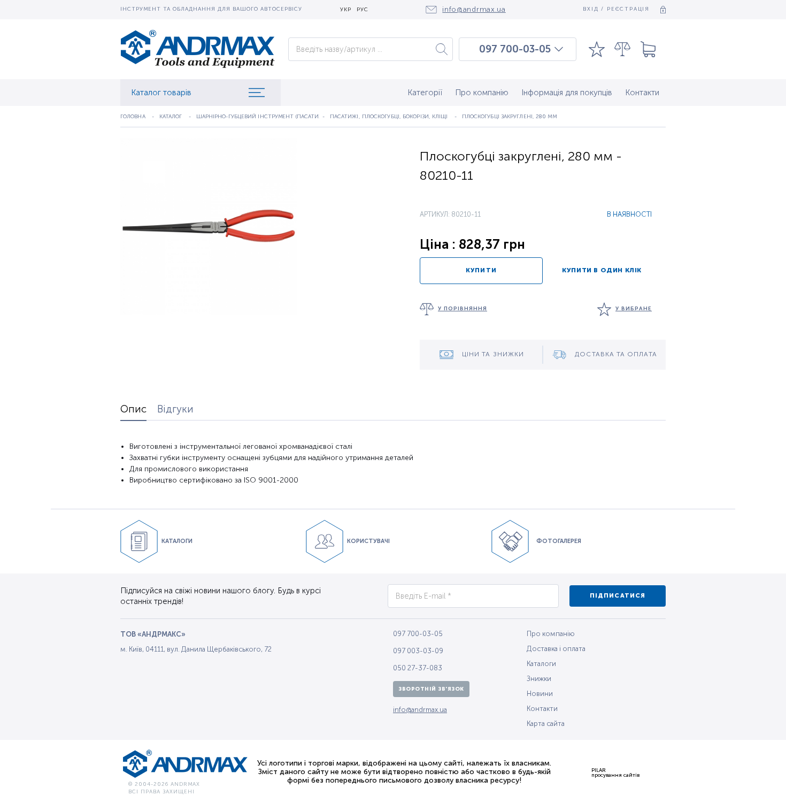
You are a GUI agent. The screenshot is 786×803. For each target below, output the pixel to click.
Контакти (642, 92)
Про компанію (481, 92)
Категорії (424, 92)
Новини (540, 694)
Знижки (539, 679)
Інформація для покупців (566, 92)
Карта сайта (546, 724)
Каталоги (541, 664)
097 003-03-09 (418, 651)
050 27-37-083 (417, 668)
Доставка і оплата (556, 649)
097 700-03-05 (515, 49)
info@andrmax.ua (420, 710)
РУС (362, 10)
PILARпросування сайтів (615, 772)
